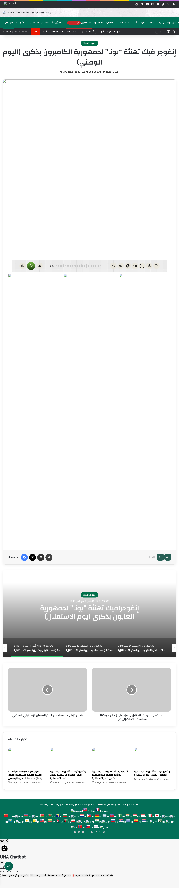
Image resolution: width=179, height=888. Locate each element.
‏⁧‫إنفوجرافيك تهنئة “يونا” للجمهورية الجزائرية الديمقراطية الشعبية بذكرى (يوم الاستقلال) (110, 774)
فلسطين (80, 22)
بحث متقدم (154, 22)
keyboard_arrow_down (2, 863)
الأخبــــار (20, 22)
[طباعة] (48, 557)
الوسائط (124, 22)
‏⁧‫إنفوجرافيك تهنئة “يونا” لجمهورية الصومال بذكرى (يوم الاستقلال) (152, 773)
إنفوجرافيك (89, 43)
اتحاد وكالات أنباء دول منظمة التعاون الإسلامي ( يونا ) (68, 805)
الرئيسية (8, 22)
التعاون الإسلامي (39, 22)
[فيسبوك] (24, 557)
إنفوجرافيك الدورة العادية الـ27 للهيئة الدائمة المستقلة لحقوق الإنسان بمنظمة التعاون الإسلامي (25, 774)
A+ (160, 557)
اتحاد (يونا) (58, 22)
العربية (12, 3)
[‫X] (32, 557)
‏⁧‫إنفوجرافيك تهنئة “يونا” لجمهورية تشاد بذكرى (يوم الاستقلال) (89, 612)
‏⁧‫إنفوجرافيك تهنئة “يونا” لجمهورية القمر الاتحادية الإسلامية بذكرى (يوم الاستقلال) (68, 774)
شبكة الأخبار (138, 22)
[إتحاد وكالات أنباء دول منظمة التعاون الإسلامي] (27, 13)
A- (167, 557)
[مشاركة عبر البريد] (40, 557)
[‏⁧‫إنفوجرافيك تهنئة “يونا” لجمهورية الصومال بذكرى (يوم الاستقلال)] (152, 758)
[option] (88, 12)
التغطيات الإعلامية (104, 22)
